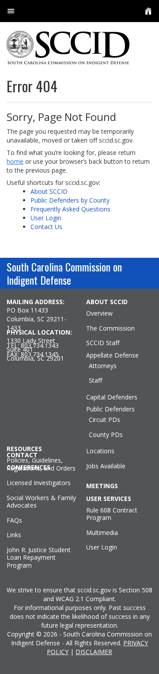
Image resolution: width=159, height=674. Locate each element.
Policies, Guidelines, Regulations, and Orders (41, 464)
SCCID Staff (102, 343)
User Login (45, 218)
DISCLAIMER (94, 652)
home (15, 161)
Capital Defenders (111, 397)
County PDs (106, 435)
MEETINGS (102, 486)
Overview (99, 313)
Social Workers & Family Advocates (41, 501)
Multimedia (102, 533)
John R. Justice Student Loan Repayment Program (39, 557)
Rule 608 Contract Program (111, 514)
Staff (95, 380)
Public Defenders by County (70, 200)
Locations (100, 451)
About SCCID (49, 191)
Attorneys (103, 366)
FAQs (14, 520)
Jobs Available (105, 466)
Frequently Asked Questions (70, 209)
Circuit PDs (104, 420)
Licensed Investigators (39, 483)
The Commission (110, 328)
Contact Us (46, 226)
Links (14, 535)
